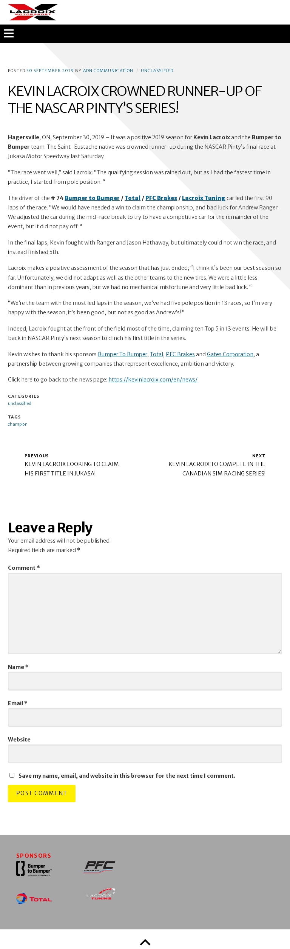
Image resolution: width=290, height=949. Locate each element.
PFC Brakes (180, 354)
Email (18, 703)
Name (18, 667)
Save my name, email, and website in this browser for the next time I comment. (127, 775)
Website (19, 739)
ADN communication (108, 70)
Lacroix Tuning (203, 198)
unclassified (157, 70)
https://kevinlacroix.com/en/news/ (152, 379)
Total (156, 354)
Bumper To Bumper (122, 354)
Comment (24, 567)
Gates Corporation (230, 354)
